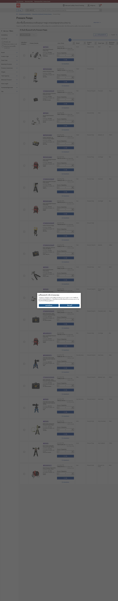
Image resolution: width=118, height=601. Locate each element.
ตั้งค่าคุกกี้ (69, 305)
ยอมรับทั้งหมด (48, 305)
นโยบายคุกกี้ (48, 300)
